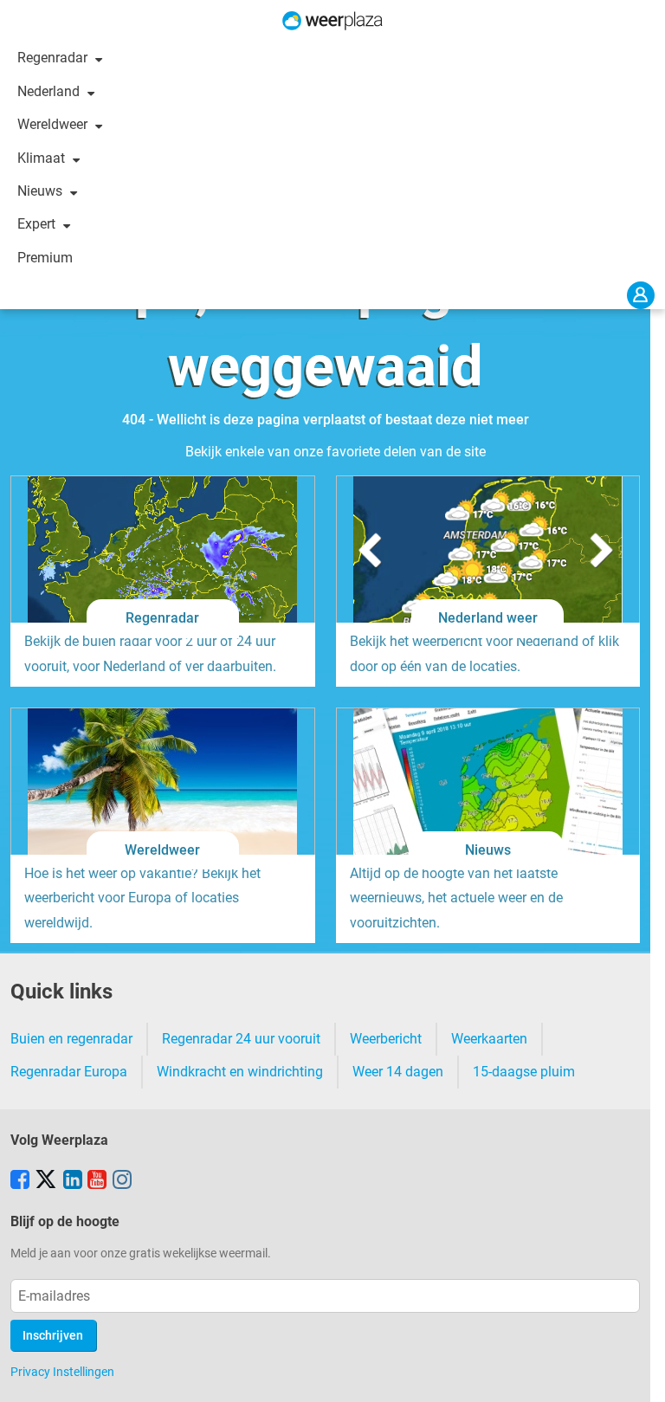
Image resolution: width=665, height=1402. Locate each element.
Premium (45, 257)
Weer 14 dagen (397, 1071)
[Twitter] (46, 1181)
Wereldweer (54, 124)
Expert (38, 224)
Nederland (50, 91)
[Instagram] (122, 1181)
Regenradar (54, 57)
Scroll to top (637, 1374)
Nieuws (41, 191)
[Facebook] (19, 1181)
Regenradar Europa (68, 1071)
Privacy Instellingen (62, 1372)
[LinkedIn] (72, 1181)
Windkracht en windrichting (240, 1071)
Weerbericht (386, 1039)
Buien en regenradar (71, 1039)
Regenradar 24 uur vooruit (241, 1039)
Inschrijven (53, 1335)
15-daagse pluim (524, 1071)
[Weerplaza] (332, 21)
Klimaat (42, 158)
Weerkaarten (489, 1039)
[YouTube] (97, 1181)
